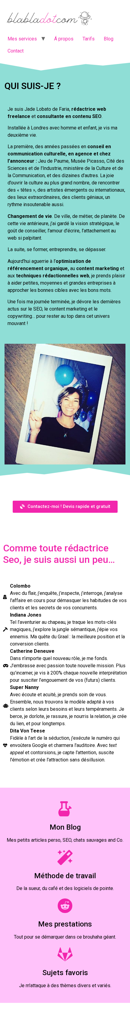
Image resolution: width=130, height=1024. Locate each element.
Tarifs (89, 39)
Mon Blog (65, 827)
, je (58, 752)
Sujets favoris (65, 972)
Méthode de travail (65, 876)
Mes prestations (65, 924)
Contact (16, 51)
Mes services (22, 39)
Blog (108, 39)
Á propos (63, 39)
